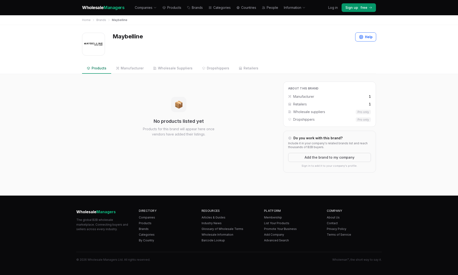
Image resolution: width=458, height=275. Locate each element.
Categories (222, 7)
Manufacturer (132, 68)
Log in (333, 7)
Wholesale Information (217, 234)
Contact (332, 223)
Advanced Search (276, 240)
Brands (197, 7)
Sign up (356, 7)
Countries (248, 7)
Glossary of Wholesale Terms (222, 229)
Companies (143, 7)
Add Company (274, 234)
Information (292, 7)
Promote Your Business (280, 229)
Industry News (212, 223)
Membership (273, 217)
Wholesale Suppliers (175, 68)
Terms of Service (339, 234)
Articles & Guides (213, 217)
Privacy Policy (336, 229)
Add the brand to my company (329, 157)
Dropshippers (218, 68)
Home (86, 20)
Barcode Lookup (213, 240)
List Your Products (276, 223)
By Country (146, 240)
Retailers (251, 68)
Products (174, 7)
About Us (333, 217)
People (272, 7)
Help (369, 37)
